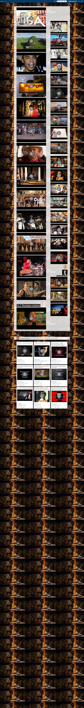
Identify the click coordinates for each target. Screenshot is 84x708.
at (21, 405)
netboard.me (72, 1)
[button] (81, 1)
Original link (20, 359)
